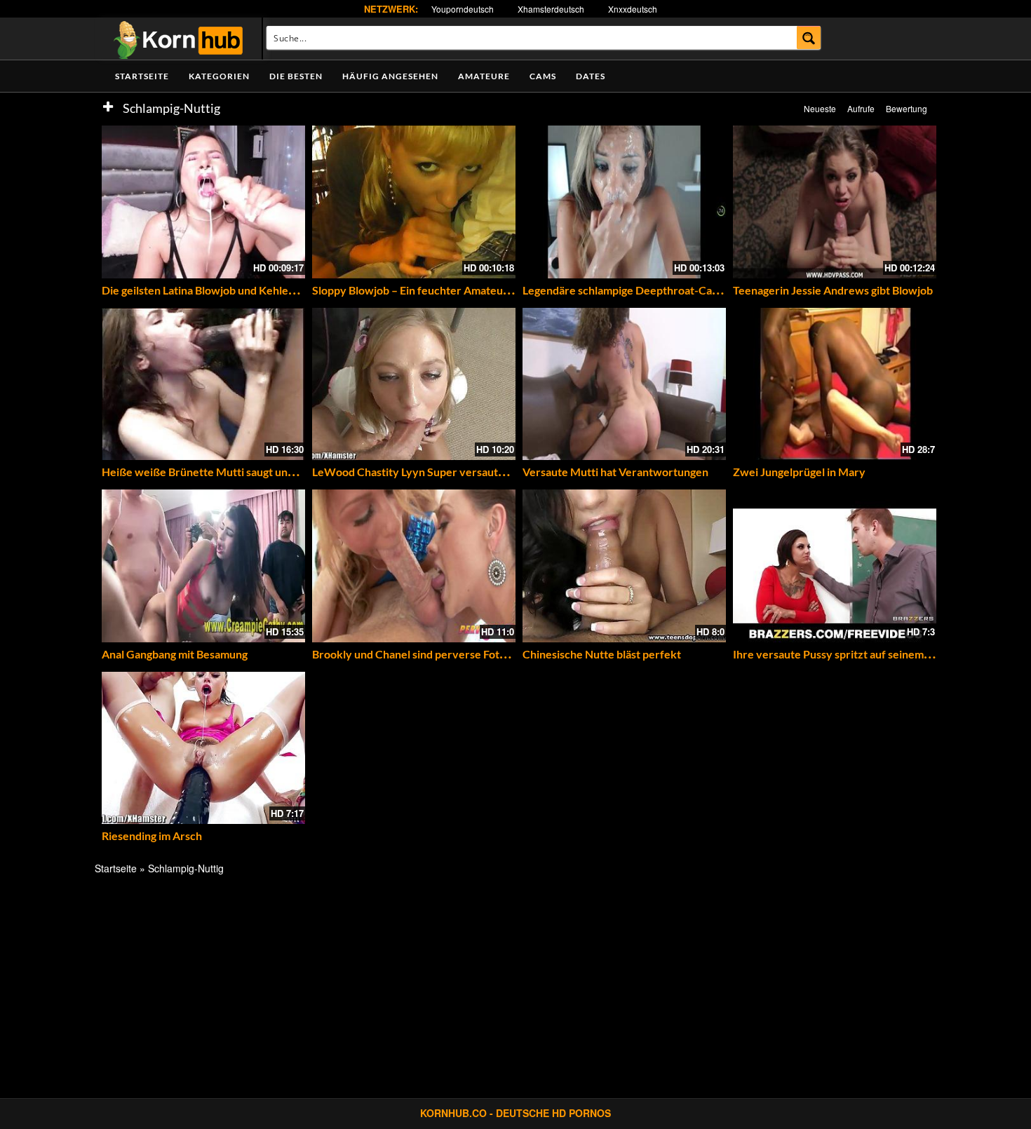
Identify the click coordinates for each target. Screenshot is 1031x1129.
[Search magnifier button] (809, 37)
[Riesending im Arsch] (203, 748)
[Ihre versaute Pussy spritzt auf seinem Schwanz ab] (834, 565)
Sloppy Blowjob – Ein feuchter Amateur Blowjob (431, 290)
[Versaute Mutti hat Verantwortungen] (624, 384)
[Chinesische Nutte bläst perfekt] (624, 565)
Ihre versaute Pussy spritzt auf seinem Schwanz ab (859, 654)
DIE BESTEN (296, 76)
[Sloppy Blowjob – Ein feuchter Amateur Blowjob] (414, 202)
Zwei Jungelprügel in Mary (799, 471)
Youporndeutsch (462, 9)
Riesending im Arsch (152, 835)
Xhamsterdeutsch (551, 9)
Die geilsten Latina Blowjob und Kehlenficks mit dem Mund (247, 290)
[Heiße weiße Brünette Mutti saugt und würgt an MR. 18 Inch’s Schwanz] (203, 384)
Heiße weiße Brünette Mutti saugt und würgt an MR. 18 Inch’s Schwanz (278, 471)
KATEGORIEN (219, 76)
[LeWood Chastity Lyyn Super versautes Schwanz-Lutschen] (414, 384)
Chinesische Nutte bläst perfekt (602, 654)
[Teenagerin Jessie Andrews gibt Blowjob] (834, 202)
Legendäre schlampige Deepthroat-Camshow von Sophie (664, 290)
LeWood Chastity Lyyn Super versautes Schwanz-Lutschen (459, 471)
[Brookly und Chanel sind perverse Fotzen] (414, 565)
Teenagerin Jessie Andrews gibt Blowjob (833, 290)
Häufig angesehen (390, 76)
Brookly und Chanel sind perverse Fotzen (415, 654)
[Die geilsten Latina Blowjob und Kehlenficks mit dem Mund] (203, 202)
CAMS (543, 76)
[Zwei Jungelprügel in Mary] (834, 384)
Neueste (820, 108)
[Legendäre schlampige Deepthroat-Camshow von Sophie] (624, 202)
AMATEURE (484, 76)
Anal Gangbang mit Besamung (175, 654)
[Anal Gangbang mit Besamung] (203, 565)
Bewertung (906, 108)
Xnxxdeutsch (632, 9)
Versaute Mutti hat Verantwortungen (615, 471)
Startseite (142, 76)
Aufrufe (861, 108)
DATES (590, 76)
